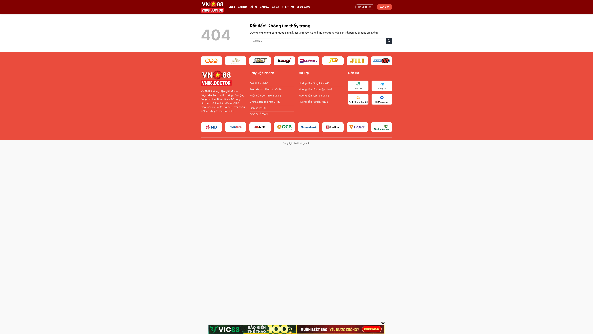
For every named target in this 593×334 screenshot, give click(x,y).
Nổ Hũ (253, 7)
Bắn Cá (264, 7)
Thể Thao (288, 7)
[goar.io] (212, 7)
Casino (242, 7)
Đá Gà (275, 7)
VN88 (232, 7)
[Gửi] (389, 41)
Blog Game (304, 7)
